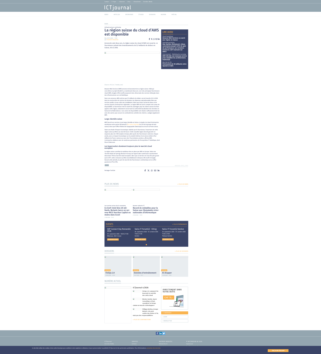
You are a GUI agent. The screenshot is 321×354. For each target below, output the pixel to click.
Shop (128, 1)
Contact (106, 1)
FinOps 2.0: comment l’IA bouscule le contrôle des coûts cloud (150, 293)
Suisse (107, 165)
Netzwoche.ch (163, 343)
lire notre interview (133, 124)
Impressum (189, 343)
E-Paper (114, 1)
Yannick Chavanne (112, 39)
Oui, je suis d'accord (278, 350)
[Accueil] (117, 7)
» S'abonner (167, 313)
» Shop (165, 317)
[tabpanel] (119, 234)
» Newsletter (137, 1)
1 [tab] (146, 244)
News (106, 23)
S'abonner (122, 1)
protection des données (153, 348)
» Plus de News (182, 184)
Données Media (147, 1)
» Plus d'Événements (179, 224)
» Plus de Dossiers (181, 251)
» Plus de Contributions (142, 319)
